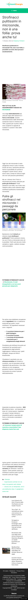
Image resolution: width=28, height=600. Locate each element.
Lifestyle (7, 479)
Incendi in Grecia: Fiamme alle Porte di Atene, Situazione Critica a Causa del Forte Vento (17, 561)
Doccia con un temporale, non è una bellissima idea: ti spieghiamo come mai (13, 489)
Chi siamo (5, 571)
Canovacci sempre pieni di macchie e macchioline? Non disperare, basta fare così (12, 427)
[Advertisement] (14, 69)
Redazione (12, 571)
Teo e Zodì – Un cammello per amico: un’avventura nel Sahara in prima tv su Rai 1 (17, 513)
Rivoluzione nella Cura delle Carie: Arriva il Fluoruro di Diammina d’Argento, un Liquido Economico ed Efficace (17, 538)
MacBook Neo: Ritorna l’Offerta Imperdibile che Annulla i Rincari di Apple (17, 550)
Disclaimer (14, 572)
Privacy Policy (20, 571)
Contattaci (14, 589)
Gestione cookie (23, 598)
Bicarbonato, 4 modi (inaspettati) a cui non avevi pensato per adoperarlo (11, 284)
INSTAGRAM (6, 109)
